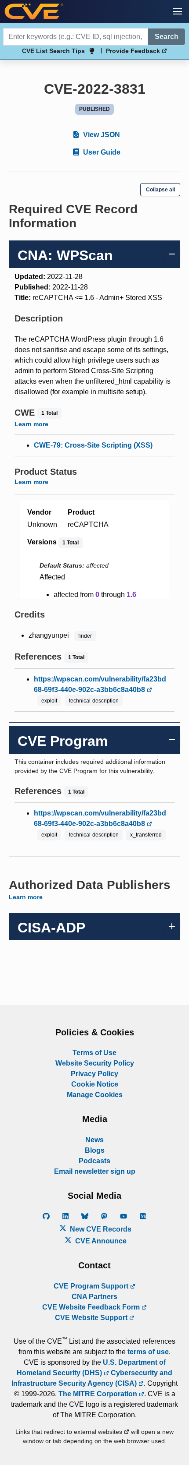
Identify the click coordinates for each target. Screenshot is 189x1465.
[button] (177, 11)
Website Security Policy (94, 1063)
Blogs (95, 1150)
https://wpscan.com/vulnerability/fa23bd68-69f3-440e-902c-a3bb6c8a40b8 (100, 684)
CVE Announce (100, 1241)
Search (166, 36)
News (94, 1140)
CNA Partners (94, 1296)
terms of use (148, 1352)
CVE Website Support (92, 1317)
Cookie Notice (94, 1084)
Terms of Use (94, 1052)
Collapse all (160, 190)
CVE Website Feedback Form (92, 1307)
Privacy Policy (94, 1073)
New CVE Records (99, 1229)
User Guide (100, 152)
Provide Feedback (134, 50)
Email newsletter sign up (94, 1171)
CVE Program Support (92, 1286)
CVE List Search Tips (53, 50)
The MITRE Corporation (98, 1394)
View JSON (100, 134)
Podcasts (94, 1161)
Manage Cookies (95, 1094)
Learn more (31, 423)
